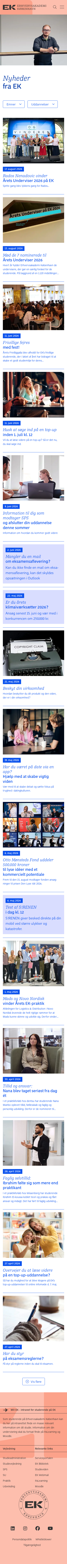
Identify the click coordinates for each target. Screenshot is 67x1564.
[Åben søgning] (55, 7)
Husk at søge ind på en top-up (30, 432)
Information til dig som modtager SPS (27, 520)
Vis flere (36, 1381)
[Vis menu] (62, 7)
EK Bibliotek (41, 1463)
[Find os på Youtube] (50, 1528)
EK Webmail (42, 1475)
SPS (5, 1469)
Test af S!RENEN (21, 909)
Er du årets (27, 604)
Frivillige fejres (16, 345)
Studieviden (41, 1469)
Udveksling (9, 1486)
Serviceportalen (44, 1458)
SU (4, 1475)
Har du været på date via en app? (28, 774)
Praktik (7, 1480)
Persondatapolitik (22, 1539)
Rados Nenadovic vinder (28, 178)
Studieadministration (14, 1458)
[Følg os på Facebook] (37, 1528)
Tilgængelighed (32, 1545)
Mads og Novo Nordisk (23, 1001)
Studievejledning (12, 1463)
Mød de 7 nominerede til (24, 257)
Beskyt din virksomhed (23, 688)
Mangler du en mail (28, 559)
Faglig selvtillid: (30, 1182)
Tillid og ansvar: (30, 1090)
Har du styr (23, 1356)
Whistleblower (43, 1539)
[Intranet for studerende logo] (28, 7)
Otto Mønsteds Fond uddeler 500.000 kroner (28, 867)
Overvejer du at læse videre (28, 1272)
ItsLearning (41, 1480)
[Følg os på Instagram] (25, 1528)
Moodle (39, 1486)
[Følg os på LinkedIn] (12, 1528)
